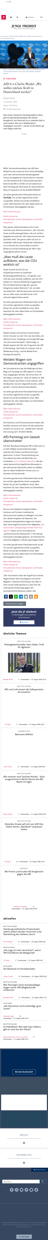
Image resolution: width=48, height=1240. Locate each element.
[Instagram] (26, 1190)
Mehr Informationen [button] (11, 211)
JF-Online (8, 724)
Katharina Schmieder (20, 906)
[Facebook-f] (12, 1190)
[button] (11, 17)
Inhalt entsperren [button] (10, 216)
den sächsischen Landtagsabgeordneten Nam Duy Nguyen (23, 527)
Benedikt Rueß (8, 997)
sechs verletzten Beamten (24, 461)
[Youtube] (21, 1190)
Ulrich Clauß (8, 767)
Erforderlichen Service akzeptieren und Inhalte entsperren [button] (22, 221)
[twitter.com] (17, 1190)
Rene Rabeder (8, 942)
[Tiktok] (36, 1190)
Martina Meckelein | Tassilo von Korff (15, 1037)
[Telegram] (31, 1190)
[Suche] (43, 1181)
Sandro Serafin (8, 814)
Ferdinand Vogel (8, 1016)
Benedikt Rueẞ (8, 679)
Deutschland (9, 98)
